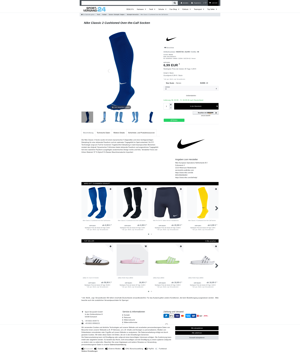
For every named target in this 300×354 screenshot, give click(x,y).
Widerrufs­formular (130, 322)
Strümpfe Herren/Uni (132, 14)
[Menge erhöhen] (170, 104)
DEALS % (130, 9)
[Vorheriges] (109, 71)
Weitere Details (119, 133)
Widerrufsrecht (129, 320)
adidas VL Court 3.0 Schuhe (91, 277)
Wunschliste (170, 48)
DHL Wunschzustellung (134, 349)
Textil (151, 9)
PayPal (151, 349)
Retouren (127, 317)
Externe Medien (115, 349)
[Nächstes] (133, 71)
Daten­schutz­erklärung (118, 344)
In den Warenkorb (195, 106)
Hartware (140, 9)
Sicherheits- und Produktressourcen (141, 133)
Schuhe (161, 9)
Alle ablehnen (197, 333)
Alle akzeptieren (197, 328)
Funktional (163, 349)
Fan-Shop (173, 9)
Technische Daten (103, 133)
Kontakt (127, 315)
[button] (206, 113)
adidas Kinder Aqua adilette (125, 277)
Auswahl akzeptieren (197, 337)
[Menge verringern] (170, 108)
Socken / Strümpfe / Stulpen (116, 14)
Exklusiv (185, 9)
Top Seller (211, 9)
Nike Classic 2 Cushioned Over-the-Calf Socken (96, 220)
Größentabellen (191, 95)
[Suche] (175, 3)
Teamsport (198, 9)
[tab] (88, 132)
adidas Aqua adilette (158, 277)
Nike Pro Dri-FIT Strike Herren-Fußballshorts (166, 220)
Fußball (104, 14)
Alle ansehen (211, 241)
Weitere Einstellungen (89, 351)
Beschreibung (88, 133)
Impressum (123, 342)
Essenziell (89, 349)
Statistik (101, 349)
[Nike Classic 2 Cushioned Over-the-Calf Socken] (87, 117)
